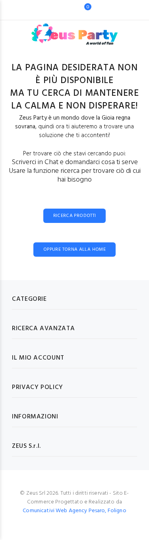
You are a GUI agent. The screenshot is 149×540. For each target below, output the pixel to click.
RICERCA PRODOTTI (74, 216)
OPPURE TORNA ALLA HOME (74, 250)
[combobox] (62, 9)
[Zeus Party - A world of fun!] (74, 30)
